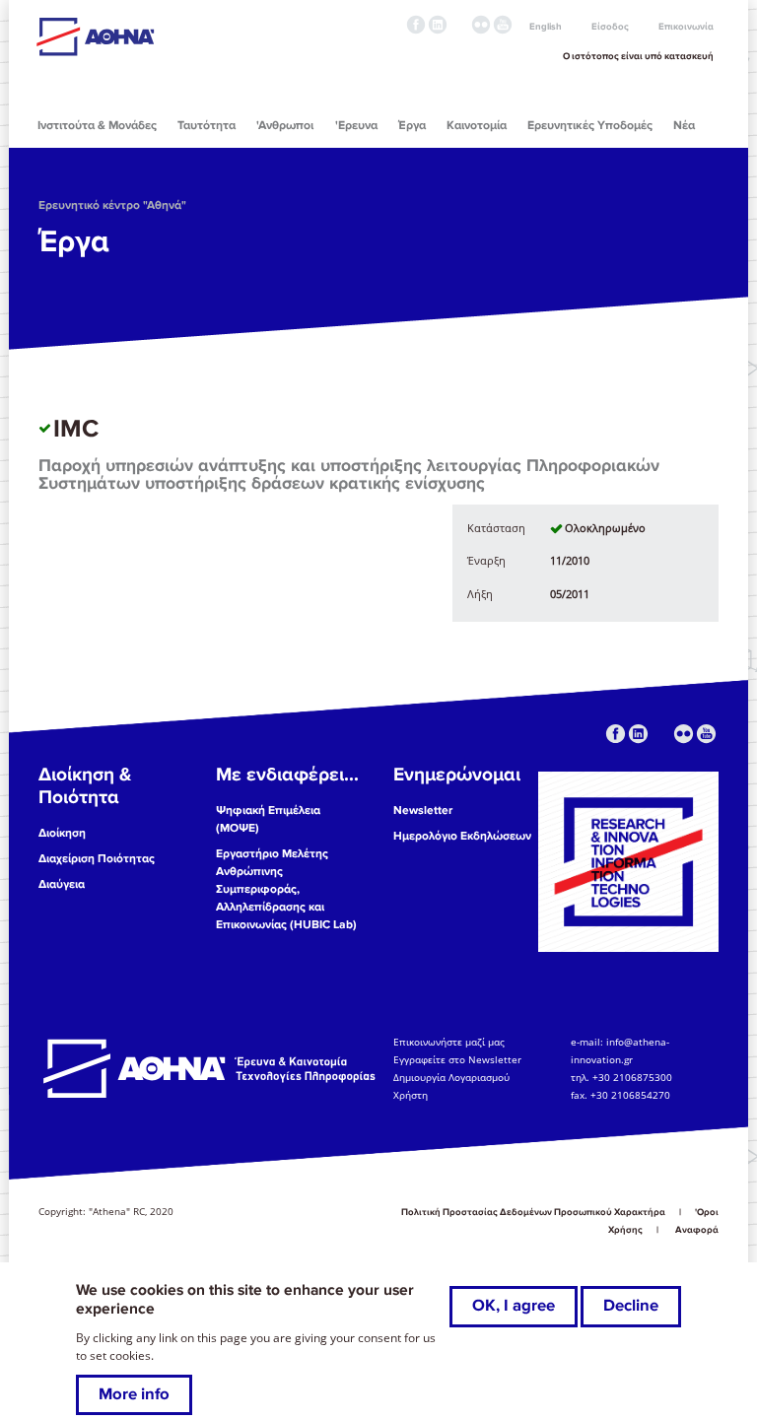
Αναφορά (697, 1230)
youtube (503, 24)
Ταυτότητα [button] (206, 125)
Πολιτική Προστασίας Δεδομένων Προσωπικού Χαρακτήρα (533, 1212)
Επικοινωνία (686, 27)
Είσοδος (610, 27)
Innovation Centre (145, 36)
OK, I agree (513, 1306)
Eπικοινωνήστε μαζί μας (449, 1041)
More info (134, 1394)
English (545, 27)
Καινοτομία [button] (477, 125)
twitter (459, 24)
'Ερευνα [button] (356, 125)
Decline (630, 1306)
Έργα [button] (412, 125)
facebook (416, 24)
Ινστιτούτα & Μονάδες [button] (97, 125)
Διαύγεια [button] (61, 884)
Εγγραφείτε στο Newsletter (458, 1059)
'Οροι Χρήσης (663, 1221)
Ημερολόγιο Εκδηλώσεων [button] (462, 836)
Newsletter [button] (422, 810)
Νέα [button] (684, 125)
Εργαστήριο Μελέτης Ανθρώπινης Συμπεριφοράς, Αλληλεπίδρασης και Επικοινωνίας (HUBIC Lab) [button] (286, 889)
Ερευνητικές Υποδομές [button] (590, 125)
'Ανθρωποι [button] (284, 125)
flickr (481, 24)
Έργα (73, 241)
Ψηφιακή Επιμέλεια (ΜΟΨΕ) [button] (268, 819)
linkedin (437, 24)
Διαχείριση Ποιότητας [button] (96, 858)
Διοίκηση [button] (62, 833)
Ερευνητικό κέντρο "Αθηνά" (112, 205)
